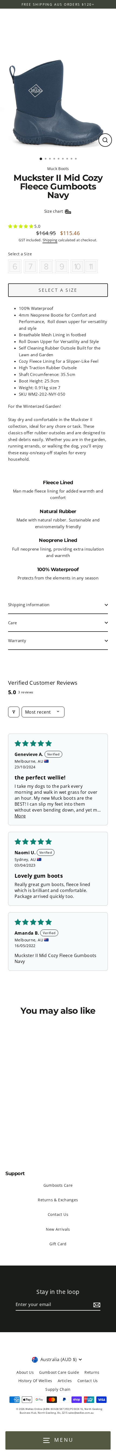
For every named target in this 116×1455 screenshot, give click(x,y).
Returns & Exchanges (58, 1199)
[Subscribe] (96, 1305)
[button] (21, 226)
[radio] (15, 266)
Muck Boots (58, 168)
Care (12, 622)
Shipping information (29, 604)
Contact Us (58, 1214)
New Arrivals (58, 1229)
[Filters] (13, 712)
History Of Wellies (35, 1380)
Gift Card (57, 1243)
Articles (65, 1380)
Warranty (17, 640)
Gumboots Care (58, 1185)
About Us (25, 1372)
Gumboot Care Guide (59, 1372)
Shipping (50, 240)
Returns (92, 1372)
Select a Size (20, 253)
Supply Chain (58, 1389)
